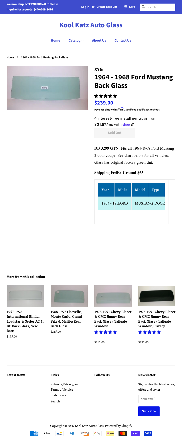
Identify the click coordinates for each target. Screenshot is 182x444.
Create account (107, 7)
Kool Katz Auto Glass (91, 25)
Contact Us (123, 40)
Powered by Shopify (118, 426)
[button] (106, 95)
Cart (132, 7)
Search (55, 401)
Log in (85, 7)
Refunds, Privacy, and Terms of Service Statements (65, 389)
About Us (99, 40)
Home (55, 40)
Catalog (75, 40)
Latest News (16, 375)
